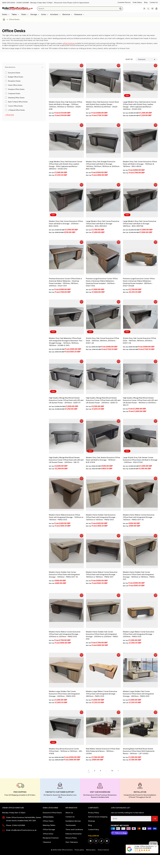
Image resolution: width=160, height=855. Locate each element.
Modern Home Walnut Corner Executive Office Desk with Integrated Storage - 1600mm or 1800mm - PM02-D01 (101, 574)
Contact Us (154, 2)
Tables (14, 14)
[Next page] (118, 770)
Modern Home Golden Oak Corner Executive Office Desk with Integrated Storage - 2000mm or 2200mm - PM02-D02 (102, 635)
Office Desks (48, 817)
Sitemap (91, 821)
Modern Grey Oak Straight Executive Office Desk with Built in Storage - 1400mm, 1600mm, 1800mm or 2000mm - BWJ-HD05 (103, 165)
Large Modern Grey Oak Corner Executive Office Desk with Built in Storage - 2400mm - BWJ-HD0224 (102, 223)
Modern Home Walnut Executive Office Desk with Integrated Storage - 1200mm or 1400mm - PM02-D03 (66, 517)
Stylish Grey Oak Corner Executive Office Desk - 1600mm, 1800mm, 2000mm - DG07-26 (102, 340)
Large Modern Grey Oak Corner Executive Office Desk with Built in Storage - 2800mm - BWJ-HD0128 (139, 223)
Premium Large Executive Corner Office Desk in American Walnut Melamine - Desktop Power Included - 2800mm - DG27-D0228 (139, 282)
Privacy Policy (93, 813)
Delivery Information (74, 834)
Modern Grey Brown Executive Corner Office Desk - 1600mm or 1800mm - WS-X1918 (66, 751)
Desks (4, 14)
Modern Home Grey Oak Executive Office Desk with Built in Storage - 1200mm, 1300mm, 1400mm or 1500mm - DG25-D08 (65, 105)
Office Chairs (48, 821)
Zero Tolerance (72, 842)
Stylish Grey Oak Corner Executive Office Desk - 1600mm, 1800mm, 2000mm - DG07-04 (139, 340)
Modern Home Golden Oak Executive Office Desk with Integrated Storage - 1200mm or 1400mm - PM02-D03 (101, 517)
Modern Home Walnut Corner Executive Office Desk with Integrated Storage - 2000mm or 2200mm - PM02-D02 (64, 634)
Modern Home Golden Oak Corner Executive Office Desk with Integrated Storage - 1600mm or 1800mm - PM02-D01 (139, 575)
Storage (33, 14)
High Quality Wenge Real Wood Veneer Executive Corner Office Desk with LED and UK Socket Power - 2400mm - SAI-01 (66, 459)
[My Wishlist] (152, 8)
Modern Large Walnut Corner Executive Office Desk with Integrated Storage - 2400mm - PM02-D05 (138, 634)
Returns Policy (71, 838)
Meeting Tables (49, 825)
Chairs (23, 14)
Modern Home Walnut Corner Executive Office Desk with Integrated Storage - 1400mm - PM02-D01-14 (138, 517)
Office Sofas (48, 834)
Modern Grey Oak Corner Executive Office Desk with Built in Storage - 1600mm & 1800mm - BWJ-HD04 (140, 164)
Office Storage (49, 829)
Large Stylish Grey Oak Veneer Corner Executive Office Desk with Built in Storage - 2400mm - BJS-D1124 (140, 459)
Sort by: (129, 59)
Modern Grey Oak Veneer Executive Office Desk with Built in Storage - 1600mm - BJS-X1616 (103, 459)
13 (112, 771)
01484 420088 (23, 2)
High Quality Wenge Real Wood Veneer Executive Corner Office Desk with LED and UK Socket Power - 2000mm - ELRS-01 (66, 400)
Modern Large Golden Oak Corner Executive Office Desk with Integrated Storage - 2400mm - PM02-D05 (64, 693)
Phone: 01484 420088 (15, 825)
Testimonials (71, 825)
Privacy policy (79, 850)
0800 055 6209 (8, 2)
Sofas (43, 14)
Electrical (66, 14)
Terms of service (103, 850)
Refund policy (91, 850)
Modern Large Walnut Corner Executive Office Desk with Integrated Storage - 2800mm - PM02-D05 (101, 693)
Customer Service (124, 2)
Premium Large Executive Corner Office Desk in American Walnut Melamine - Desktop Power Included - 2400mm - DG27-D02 (102, 282)
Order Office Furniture (64, 850)
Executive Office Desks (52, 813)
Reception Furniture (51, 838)
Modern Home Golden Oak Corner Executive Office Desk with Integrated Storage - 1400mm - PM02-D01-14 (64, 574)
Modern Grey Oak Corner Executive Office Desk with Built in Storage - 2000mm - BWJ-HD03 (66, 223)
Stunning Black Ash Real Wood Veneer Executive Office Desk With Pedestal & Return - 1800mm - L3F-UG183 (138, 751)
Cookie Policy (93, 829)
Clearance (78, 14)
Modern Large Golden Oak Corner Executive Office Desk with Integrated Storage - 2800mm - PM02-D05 (138, 693)
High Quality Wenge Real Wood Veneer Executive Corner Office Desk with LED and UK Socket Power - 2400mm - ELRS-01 (103, 400)
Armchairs (54, 14)
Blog (145, 2)
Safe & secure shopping (97, 817)
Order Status (137, 2)
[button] (5, 14)
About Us (69, 813)
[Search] (120, 9)
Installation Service (73, 821)
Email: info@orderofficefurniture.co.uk (21, 830)
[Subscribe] (155, 818)
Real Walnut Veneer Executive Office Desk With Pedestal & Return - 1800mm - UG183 (103, 751)
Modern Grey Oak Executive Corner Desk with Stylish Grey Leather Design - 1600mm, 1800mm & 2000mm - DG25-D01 (102, 105)
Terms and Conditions (74, 829)
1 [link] (88, 771)
